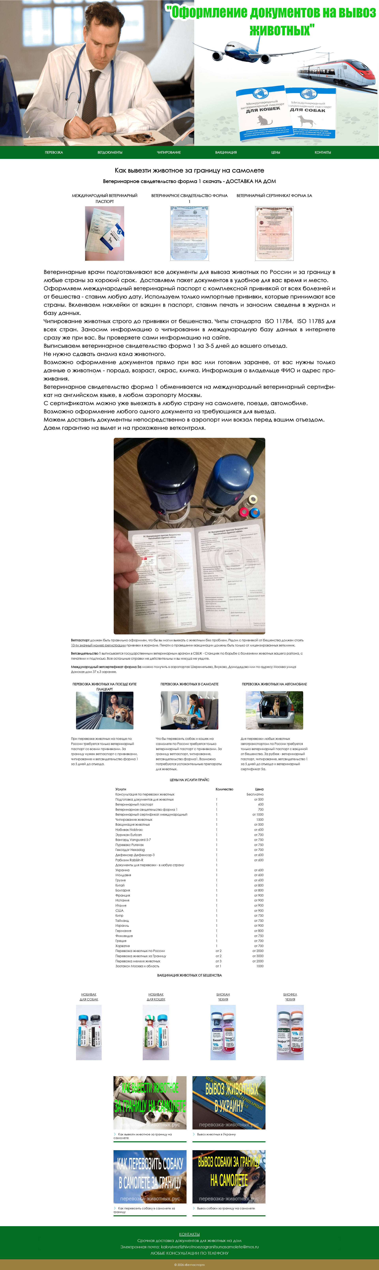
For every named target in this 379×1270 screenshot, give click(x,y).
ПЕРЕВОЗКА (54, 152)
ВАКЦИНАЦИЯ (226, 152)
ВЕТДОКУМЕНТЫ (110, 152)
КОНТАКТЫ (323, 152)
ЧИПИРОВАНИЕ (169, 152)
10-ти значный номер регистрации (98, 645)
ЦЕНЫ (275, 152)
